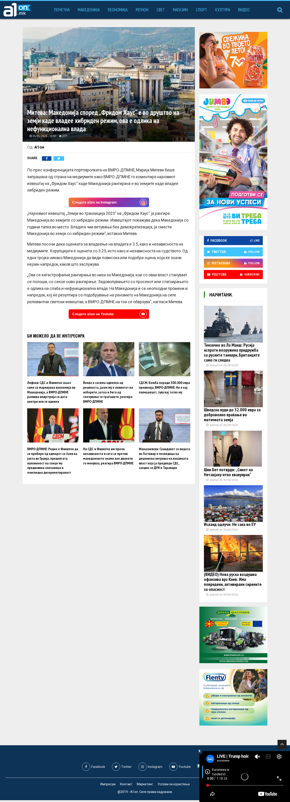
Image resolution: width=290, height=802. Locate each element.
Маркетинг (145, 784)
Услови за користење (174, 784)
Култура (222, 10)
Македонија (89, 10)
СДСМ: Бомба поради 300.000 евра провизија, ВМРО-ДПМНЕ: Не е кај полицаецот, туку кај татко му (164, 387)
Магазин (180, 10)
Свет (161, 10)
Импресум (108, 784)
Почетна (62, 10)
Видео (244, 10)
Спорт (201, 10)
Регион (142, 10)
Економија (118, 10)
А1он (39, 147)
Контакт (126, 784)
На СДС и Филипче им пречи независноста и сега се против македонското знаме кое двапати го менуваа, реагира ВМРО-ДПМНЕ (108, 456)
